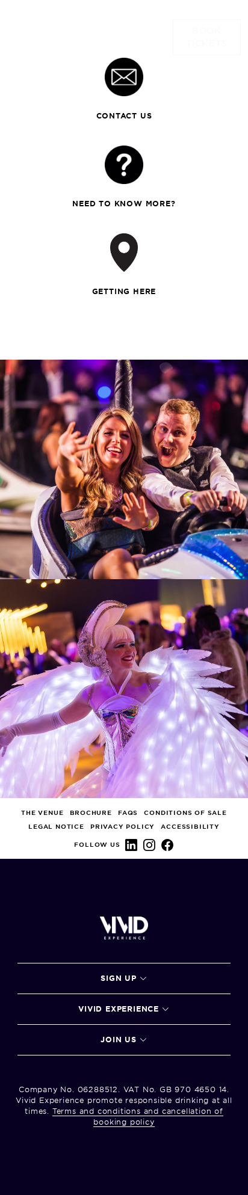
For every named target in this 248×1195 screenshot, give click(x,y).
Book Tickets (207, 37)
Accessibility (190, 826)
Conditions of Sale (185, 812)
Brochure (91, 812)
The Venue (42, 812)
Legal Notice (56, 826)
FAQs (128, 812)
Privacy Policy (122, 826)
